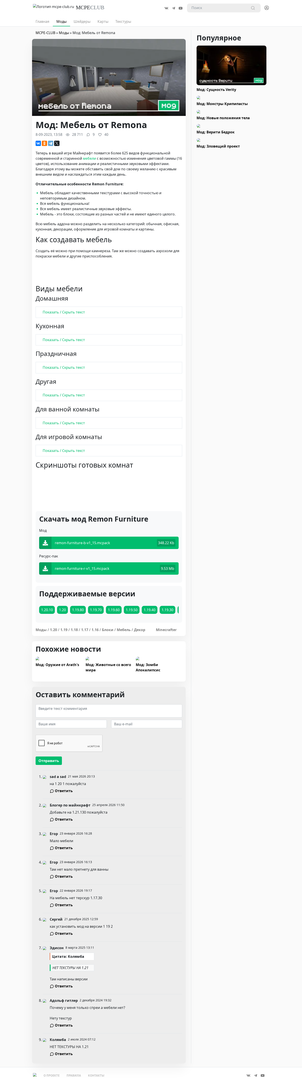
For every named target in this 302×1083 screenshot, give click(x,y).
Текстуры (123, 21)
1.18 (74, 629)
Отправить (48, 760)
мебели (89, 158)
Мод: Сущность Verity (216, 89)
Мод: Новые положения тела (223, 117)
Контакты (96, 1075)
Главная (42, 21)
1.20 (53, 629)
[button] (266, 6)
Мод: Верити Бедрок (216, 132)
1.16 (95, 629)
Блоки (107, 629)
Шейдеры (82, 21)
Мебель (124, 629)
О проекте (51, 1075)
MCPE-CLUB (45, 32)
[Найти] (253, 8)
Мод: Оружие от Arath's (57, 664)
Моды (61, 21)
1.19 (63, 629)
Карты (102, 21)
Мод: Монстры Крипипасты (222, 103)
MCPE (90, 7)
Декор (139, 629)
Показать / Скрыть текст (64, 312)
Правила (74, 1075)
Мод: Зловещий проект (218, 146)
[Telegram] (50, 143)
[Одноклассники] (44, 143)
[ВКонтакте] (38, 143)
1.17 (84, 629)
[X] (56, 143)
